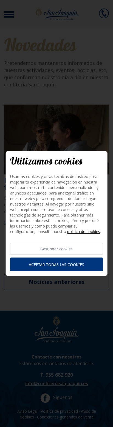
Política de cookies (83, 231)
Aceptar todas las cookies (56, 264)
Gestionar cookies (56, 248)
